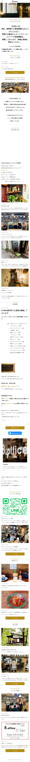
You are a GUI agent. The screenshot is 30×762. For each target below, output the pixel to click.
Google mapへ (4, 170)
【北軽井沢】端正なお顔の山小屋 (8, 649)
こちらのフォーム (9, 403)
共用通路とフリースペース (7, 290)
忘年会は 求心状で (5, 715)
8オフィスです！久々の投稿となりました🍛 (9, 614)
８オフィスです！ (4, 587)
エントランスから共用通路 (6, 292)
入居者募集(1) (3, 420)
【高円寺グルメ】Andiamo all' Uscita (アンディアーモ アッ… (14, 585)
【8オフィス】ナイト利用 (7, 518)
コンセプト (6, 398)
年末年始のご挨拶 (5, 206)
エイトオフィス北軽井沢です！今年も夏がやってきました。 (12, 651)
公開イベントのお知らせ (6, 743)
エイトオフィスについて (6, 234)
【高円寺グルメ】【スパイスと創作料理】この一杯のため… (14, 612)
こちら (19, 481)
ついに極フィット (5, 676)
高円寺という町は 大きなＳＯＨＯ (10, 386)
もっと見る (15, 72)
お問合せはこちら (15, 427)
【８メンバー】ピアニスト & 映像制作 (9, 546)
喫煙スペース (4, 262)
